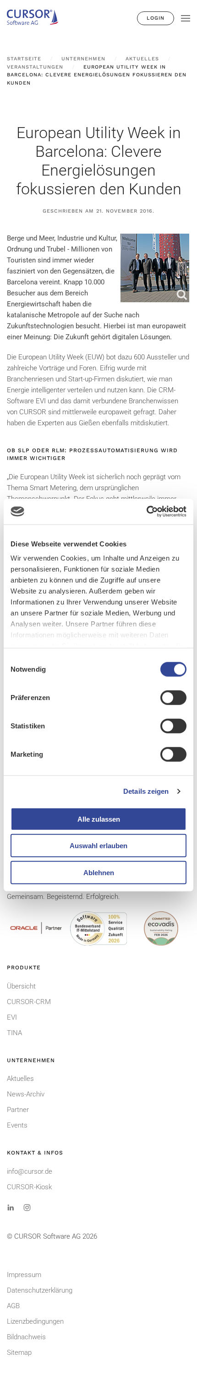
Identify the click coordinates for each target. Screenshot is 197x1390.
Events (17, 1125)
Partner (18, 1110)
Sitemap (19, 1352)
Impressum (24, 1275)
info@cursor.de (29, 1171)
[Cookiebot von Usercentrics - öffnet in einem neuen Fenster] (146, 512)
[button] (185, 18)
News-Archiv (25, 1094)
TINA (14, 1033)
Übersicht (21, 986)
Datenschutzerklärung (39, 1290)
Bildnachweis (26, 1337)
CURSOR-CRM (29, 1002)
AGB (13, 1306)
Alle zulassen (98, 819)
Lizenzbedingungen (35, 1321)
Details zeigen (146, 791)
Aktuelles (20, 1079)
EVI (12, 1017)
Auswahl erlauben (98, 846)
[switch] (173, 697)
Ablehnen (98, 872)
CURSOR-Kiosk (29, 1187)
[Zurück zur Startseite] (36, 18)
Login (155, 18)
